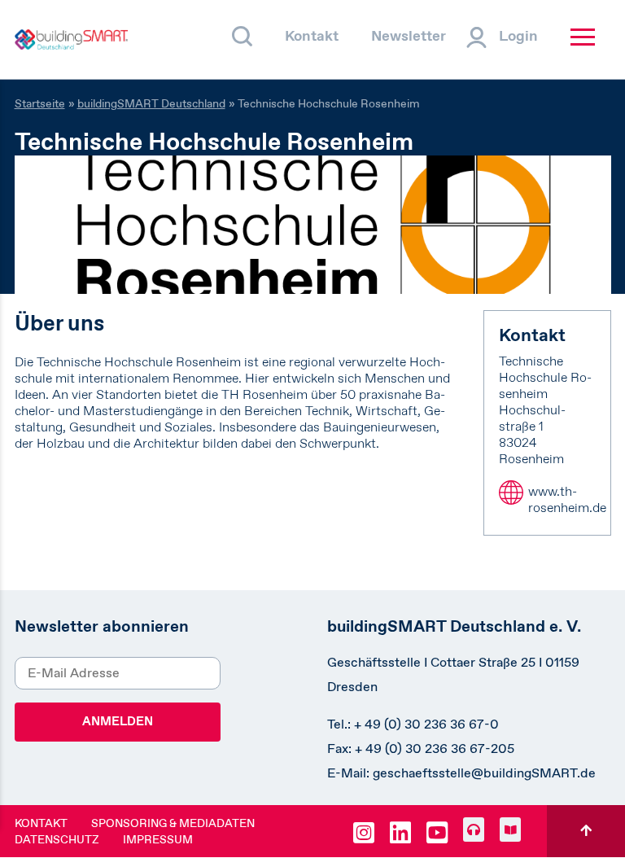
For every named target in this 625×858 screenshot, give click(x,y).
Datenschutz (57, 839)
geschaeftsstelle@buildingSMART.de (484, 772)
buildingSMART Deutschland (151, 103)
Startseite (40, 103)
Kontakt (312, 36)
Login (518, 36)
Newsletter (408, 36)
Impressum (158, 839)
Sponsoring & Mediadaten (173, 823)
